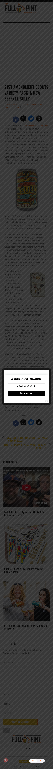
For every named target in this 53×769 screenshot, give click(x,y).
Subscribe (26, 393)
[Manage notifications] (6, 760)
